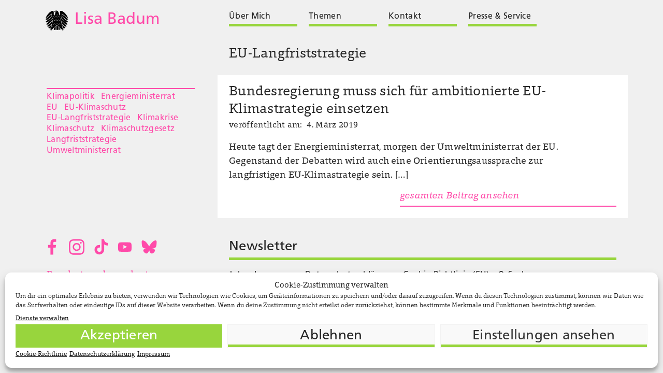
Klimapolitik (71, 97)
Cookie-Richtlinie (41, 354)
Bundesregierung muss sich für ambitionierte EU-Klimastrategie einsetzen (387, 101)
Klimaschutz (71, 129)
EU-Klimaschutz (95, 108)
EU (52, 108)
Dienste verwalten (42, 318)
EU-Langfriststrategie (89, 118)
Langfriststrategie (82, 140)
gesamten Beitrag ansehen (459, 196)
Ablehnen (331, 336)
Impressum (153, 354)
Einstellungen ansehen (543, 336)
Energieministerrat (138, 97)
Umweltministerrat (84, 151)
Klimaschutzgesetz (138, 129)
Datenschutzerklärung (102, 354)
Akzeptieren (119, 336)
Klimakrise (157, 118)
